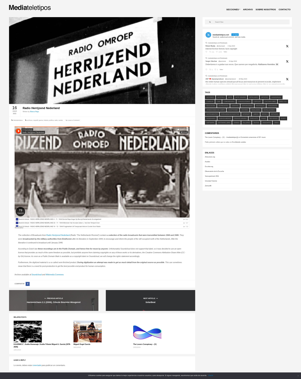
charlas (209, 101)
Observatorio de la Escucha (214, 171)
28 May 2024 (243, 79)
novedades (210, 118)
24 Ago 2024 (233, 61)
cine (218, 101)
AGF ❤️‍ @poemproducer (215, 79)
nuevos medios (225, 118)
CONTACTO (285, 9)
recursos (273, 118)
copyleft (35, 120)
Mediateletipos (18, 120)
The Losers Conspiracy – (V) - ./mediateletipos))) (221, 137)
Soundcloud (37, 275)
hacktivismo (233, 110)
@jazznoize (222, 61)
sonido (60, 120)
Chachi (210, 375)
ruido (283, 118)
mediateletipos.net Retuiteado (217, 43)
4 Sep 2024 (231, 46)
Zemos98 (208, 186)
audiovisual (276, 97)
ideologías (255, 110)
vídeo (276, 122)
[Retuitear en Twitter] (206, 43)
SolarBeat (150, 302)
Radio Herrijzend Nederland (58, 235)
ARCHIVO (248, 9)
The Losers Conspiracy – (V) (144, 344)
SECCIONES (232, 9)
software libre (224, 122)
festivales (260, 106)
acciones (210, 97)
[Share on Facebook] (28, 284)
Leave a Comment (73, 120)
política (51, 120)
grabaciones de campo (215, 110)
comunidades (229, 101)
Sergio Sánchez (211, 61)
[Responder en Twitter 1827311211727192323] (207, 69)
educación (210, 106)
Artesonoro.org (210, 157)
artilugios (253, 97)
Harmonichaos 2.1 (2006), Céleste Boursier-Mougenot (54, 302)
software (210, 122)
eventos (235, 106)
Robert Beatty (210, 46)
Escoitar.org (209, 166)
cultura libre (270, 101)
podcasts (254, 118)
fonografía (272, 106)
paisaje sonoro (240, 118)
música (264, 114)
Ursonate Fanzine (211, 181)
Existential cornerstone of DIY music (253, 137)
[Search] (210, 21)
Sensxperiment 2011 (212, 176)
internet (246, 114)
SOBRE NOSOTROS (266, 9)
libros (255, 114)
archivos (29, 120)
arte (230, 97)
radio (56, 120)
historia (46, 120)
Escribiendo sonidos (239, 142)
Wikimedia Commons (55, 275)
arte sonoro (240, 97)
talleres (246, 122)
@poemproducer (230, 79)
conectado (36, 365)
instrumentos (212, 114)
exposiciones (247, 106)
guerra (41, 120)
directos (283, 101)
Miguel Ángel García (81, 344)
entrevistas (223, 106)
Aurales (207, 162)
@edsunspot (221, 46)
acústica (221, 97)
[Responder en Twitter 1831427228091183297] (207, 52)
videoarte (267, 122)
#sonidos (271, 64)
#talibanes (262, 64)
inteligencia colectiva (230, 114)
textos (256, 122)
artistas (264, 97)
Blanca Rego (34, 111)
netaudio (274, 114)
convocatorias (244, 101)
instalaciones (269, 110)
